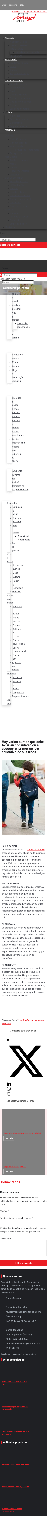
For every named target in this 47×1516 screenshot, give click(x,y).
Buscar (3, 233)
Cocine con (15, 105)
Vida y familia (16, 49)
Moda (13, 66)
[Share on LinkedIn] (9, 1085)
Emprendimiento (18, 126)
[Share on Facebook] (8, 1040)
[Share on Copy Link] (9, 1095)
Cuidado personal (19, 45)
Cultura (13, 70)
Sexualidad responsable (27, 52)
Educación (12, 1101)
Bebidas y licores (18, 94)
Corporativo (16, 123)
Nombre (4, 1211)
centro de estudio (35, 849)
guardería (23, 1101)
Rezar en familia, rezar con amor (15, 1464)
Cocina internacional (20, 101)
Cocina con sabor (14, 80)
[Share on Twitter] (26, 1080)
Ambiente (15, 115)
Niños (31, 1101)
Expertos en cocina (19, 108)
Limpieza (14, 174)
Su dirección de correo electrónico (16, 1218)
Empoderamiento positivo (15, 1166)
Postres (14, 91)
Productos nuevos (19, 63)
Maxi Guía (10, 130)
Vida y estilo (11, 59)
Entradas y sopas (19, 84)
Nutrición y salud (18, 42)
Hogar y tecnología (19, 73)
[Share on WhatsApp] (9, 1090)
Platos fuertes (17, 87)
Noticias (9, 112)
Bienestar (10, 38)
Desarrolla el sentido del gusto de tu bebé (22, 1133)
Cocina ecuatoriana (20, 98)
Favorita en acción (19, 119)
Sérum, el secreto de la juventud (15, 1487)
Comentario (6, 1238)
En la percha (16, 153)
